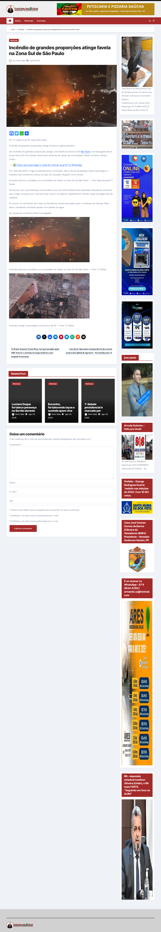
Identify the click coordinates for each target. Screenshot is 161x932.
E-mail (13, 491)
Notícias (29, 20)
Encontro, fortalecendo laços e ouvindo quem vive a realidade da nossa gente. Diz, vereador (61, 411)
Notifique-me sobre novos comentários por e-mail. (35, 515)
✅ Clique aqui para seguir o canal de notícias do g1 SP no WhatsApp (47, 165)
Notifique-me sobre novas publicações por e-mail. (35, 521)
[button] (153, 21)
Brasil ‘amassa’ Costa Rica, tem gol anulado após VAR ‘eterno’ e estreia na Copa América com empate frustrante (35, 353)
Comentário (16, 444)
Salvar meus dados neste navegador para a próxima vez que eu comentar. (46, 510)
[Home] (10, 21)
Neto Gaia (20, 60)
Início (18, 20)
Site (11, 501)
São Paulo (85, 151)
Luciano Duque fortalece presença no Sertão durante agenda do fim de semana (24, 411)
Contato (41, 20)
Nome (13, 482)
